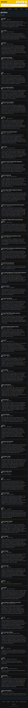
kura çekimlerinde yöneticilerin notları (11, 236)
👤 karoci (9, 522)
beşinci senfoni (5, 286)
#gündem (4, 9)
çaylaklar (8, 701)
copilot (3, 658)
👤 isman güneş (10, 103)
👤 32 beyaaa (9, 327)
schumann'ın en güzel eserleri (9, 132)
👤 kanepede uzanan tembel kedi (13, 273)
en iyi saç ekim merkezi (7, 87)
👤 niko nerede (10, 314)
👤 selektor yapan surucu (12, 659)
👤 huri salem (9, 222)
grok (2, 647)
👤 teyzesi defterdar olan (12, 299)
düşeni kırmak (5, 565)
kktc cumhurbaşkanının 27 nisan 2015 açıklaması (13, 272)
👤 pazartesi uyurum (11, 588)
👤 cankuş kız (9, 206)
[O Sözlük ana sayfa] (4, 2)
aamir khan (4, 146)
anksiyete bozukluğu (6, 57)
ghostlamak (4, 675)
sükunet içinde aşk (6, 175)
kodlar (17, 701)
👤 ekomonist (9, 118)
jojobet (3, 425)
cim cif (3, 617)
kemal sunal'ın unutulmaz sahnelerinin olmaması (13, 248)
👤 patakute (9, 400)
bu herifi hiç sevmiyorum (7, 263)
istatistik (13, 701)
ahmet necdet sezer (6, 471)
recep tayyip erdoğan (7, 521)
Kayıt (22, 1)
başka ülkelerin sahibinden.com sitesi (11, 602)
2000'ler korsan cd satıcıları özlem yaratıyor (12, 204)
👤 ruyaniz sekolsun (11, 148)
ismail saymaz (5, 399)
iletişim (14, 704)
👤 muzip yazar (10, 415)
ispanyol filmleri (5, 414)
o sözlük (3, 701)
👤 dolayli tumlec (10, 88)
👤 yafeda (9, 191)
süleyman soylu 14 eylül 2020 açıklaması (11, 161)
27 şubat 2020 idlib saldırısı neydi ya (10, 313)
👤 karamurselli (10, 44)
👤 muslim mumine (10, 264)
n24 (2, 72)
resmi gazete (4, 536)
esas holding (4, 370)
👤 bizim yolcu (10, 537)
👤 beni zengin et (10, 58)
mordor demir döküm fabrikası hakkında (11, 190)
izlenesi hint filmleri (6, 690)
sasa (2, 507)
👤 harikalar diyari (10, 31)
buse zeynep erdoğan (7, 632)
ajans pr (3, 580)
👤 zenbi (8, 133)
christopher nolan (5, 456)
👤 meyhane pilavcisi (11, 603)
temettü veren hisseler (7, 441)
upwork (3, 117)
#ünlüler (16, 9)
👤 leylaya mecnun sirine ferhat (13, 633)
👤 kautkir (9, 237)
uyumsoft (3, 340)
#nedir (21, 9)
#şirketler (10, 9)
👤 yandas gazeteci (11, 287)
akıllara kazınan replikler (7, 102)
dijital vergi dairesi (6, 384)
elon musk (4, 30)
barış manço (4, 667)
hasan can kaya (5, 493)
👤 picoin (9, 73)
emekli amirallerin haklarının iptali (9, 326)
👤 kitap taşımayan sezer (12, 176)
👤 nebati (9, 442)
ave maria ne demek (6, 298)
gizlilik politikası (23, 701)
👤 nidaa (8, 19)
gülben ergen (4, 551)
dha (2, 478)
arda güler (4, 587)
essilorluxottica (5, 355)
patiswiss (3, 42)
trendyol (3, 18)
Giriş (18, 1)
